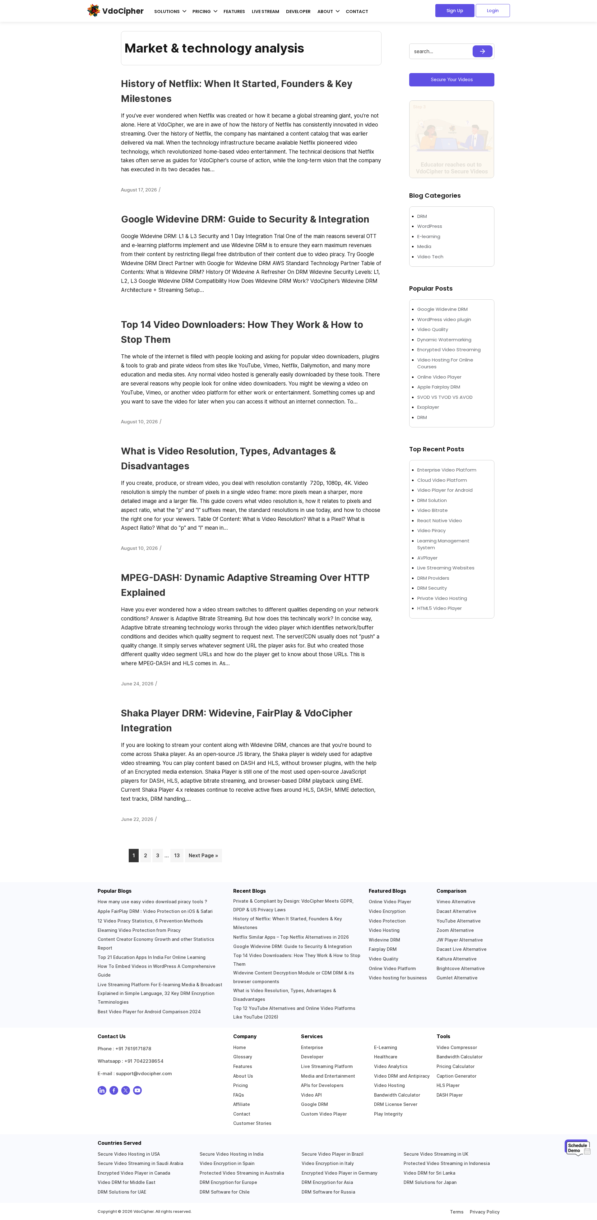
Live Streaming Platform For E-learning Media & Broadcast (160, 984)
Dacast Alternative (456, 911)
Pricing (240, 1085)
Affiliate (241, 1104)
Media (424, 246)
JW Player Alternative (460, 939)
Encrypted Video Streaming (449, 349)
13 (178, 855)
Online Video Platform (392, 968)
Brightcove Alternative (461, 968)
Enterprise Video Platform (446, 470)
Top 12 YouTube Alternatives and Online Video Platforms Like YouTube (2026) (294, 1013)
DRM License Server (395, 1104)
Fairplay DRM (383, 949)
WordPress (429, 226)
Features (234, 11)
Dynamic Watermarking (444, 339)
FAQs (238, 1095)
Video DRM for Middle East (126, 1182)
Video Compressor (457, 1047)
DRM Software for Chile (225, 1192)
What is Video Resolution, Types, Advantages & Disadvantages (284, 995)
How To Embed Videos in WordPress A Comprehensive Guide (156, 971)
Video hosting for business (398, 977)
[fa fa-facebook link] (113, 1092)
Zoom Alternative (455, 930)
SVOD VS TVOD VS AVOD (445, 397)
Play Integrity (388, 1113)
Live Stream (265, 11)
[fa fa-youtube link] (137, 1092)
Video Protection (387, 920)
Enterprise (312, 1047)
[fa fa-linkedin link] (102, 1092)
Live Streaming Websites (445, 567)
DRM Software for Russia (328, 1192)
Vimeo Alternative (456, 901)
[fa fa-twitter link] (125, 1092)
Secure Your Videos (452, 79)
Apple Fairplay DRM (438, 387)
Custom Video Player (324, 1113)
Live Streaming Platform (327, 1066)
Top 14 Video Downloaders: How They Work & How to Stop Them (296, 960)
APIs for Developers (322, 1085)
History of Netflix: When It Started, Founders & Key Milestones (287, 923)
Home (239, 1047)
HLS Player (448, 1085)
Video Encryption (387, 911)
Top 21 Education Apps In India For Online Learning (152, 957)
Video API (311, 1095)
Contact (357, 11)
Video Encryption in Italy (328, 1163)
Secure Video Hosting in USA (129, 1154)
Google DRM (314, 1104)
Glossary (242, 1056)
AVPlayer (427, 558)
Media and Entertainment (328, 1076)
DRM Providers (433, 578)
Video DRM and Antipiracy (402, 1076)
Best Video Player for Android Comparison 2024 (149, 1011)
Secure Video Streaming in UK (436, 1154)
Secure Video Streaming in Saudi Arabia (140, 1163)
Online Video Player (439, 377)
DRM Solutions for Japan (430, 1182)
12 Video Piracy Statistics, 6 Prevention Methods (150, 920)
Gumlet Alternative (457, 977)
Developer (298, 11)
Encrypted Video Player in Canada (134, 1173)
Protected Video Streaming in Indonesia (447, 1163)
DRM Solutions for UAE (122, 1192)
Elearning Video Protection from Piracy (139, 930)
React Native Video (439, 520)
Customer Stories (252, 1123)
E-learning (428, 236)
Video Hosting (384, 930)
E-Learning (385, 1047)
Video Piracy (431, 530)
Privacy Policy (485, 1211)
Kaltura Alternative (457, 958)
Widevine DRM (384, 939)
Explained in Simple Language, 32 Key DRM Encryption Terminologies (156, 998)
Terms (457, 1211)
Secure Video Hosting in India (231, 1154)
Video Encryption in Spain (227, 1163)
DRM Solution (432, 500)
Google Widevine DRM (442, 309)
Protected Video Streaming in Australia (242, 1173)
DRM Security (432, 588)
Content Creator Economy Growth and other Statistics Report (156, 944)
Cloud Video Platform (442, 480)
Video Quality (432, 329)
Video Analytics (391, 1066)
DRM (422, 216)
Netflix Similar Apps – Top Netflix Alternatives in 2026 (291, 937)
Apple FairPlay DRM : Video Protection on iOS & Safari (155, 911)
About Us (243, 1076)
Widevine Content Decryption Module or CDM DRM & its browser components (293, 977)
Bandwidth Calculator (397, 1095)
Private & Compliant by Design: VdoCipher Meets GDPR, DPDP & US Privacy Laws (293, 905)
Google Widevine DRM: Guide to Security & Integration (245, 219)
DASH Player (450, 1095)
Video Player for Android (445, 490)
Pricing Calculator (455, 1066)
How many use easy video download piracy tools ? (152, 901)
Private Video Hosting (442, 598)
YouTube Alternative (459, 920)
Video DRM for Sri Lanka (429, 1173)
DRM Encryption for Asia (327, 1182)
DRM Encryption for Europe (228, 1182)
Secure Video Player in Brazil (332, 1154)
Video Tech (430, 256)
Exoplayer (428, 407)
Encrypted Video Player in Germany (339, 1173)
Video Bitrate (432, 510)
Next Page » (203, 855)
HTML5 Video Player (439, 608)
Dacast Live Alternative (462, 949)
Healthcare (385, 1056)
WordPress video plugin (444, 319)
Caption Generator (456, 1076)
